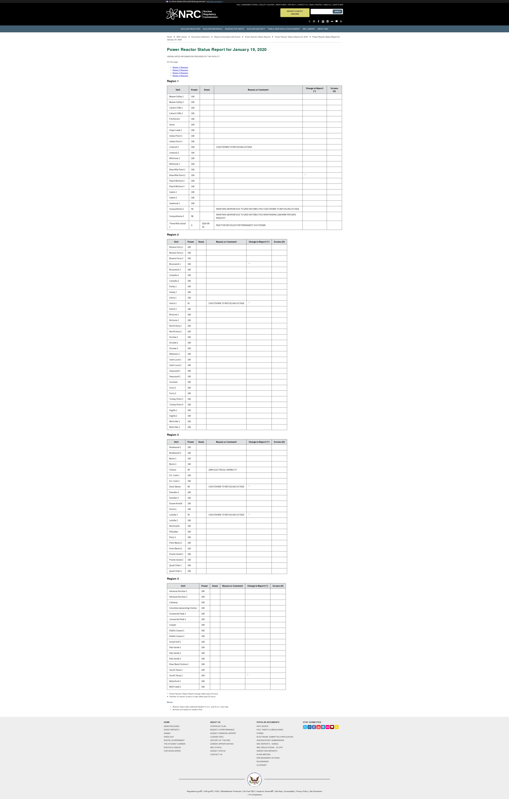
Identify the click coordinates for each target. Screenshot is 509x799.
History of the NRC (220, 740)
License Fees (216, 737)
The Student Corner (174, 744)
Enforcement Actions (268, 758)
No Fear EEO (249, 791)
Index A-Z (327, 5)
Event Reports (171, 730)
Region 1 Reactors (180, 67)
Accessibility (289, 791)
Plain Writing (264, 754)
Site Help (292, 5)
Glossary (262, 765)
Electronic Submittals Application (275, 737)
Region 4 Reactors (180, 76)
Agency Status (217, 751)
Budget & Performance (222, 730)
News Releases (171, 726)
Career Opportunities (221, 744)
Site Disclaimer (316, 791)
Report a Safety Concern (295, 12)
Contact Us (302, 5)
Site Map (278, 791)
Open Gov (169, 737)
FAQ (238, 5)
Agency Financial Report (223, 733)
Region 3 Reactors (180, 73)
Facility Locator (267, 5)
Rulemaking (263, 761)
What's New (281, 5)
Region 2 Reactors (180, 70)
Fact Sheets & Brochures (270, 730)
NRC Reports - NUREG (267, 744)
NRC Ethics (215, 747)
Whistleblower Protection (231, 791)
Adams (167, 733)
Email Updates (315, 5)
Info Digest (263, 726)
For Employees (255, 795)
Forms (260, 733)
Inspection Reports (267, 751)
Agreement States (250, 5)
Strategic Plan (218, 726)
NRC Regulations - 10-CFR (270, 747)
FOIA (217, 791)
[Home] (180, 14)
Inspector (264, 791)
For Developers (172, 751)
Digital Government (174, 740)
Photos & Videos (172, 747)
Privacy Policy (302, 791)
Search (337, 11)
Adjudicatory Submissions (270, 740)
